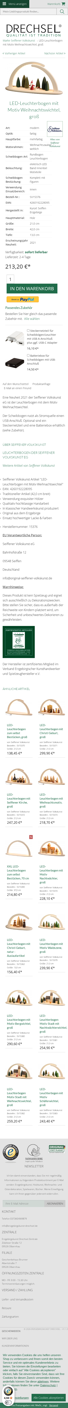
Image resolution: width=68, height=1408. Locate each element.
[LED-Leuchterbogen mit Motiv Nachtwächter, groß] (51, 848)
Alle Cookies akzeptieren (48, 1398)
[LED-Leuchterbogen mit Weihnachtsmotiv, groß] (51, 776)
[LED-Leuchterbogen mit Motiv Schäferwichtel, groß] (51, 1071)
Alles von (54, 143)
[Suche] (62, 11)
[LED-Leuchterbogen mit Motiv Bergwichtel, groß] (18, 997)
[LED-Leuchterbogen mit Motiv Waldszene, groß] (51, 921)
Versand (53, 1405)
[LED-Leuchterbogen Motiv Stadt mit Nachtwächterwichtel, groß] (51, 997)
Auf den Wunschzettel (16, 384)
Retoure (6, 1308)
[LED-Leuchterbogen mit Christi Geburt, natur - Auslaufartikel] (18, 921)
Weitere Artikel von (29, 465)
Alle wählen (32, 319)
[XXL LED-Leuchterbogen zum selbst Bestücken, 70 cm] (18, 848)
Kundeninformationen (15, 1345)
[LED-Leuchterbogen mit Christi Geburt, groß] (51, 707)
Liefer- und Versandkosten (17, 1299)
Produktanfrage (41, 384)
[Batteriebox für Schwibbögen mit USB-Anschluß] (14, 363)
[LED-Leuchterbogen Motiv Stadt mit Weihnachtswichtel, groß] (18, 1071)
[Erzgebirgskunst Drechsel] (34, 30)
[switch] (8, 1402)
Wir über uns (10, 1338)
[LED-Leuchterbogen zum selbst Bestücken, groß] (18, 707)
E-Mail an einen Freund (17, 388)
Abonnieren (55, 1203)
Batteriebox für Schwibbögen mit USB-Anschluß (41, 359)
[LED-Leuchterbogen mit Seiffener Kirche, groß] (18, 776)
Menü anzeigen (18, 4)
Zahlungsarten (10, 1316)
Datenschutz (48, 1385)
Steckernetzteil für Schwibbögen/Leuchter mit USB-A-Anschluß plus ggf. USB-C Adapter (42, 336)
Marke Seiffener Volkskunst (19, 40)
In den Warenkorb (32, 288)
